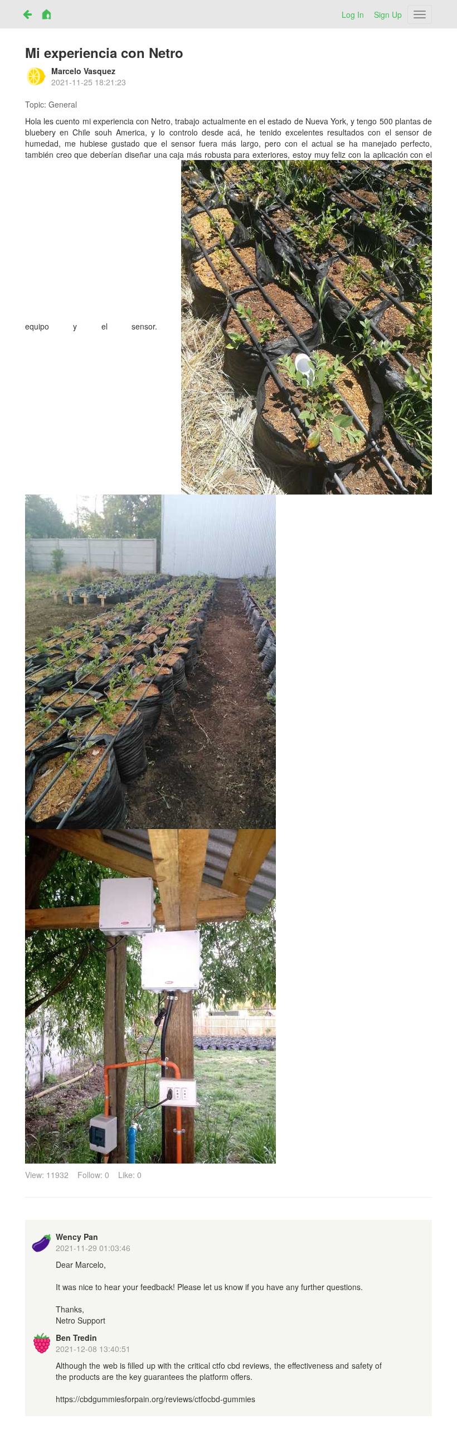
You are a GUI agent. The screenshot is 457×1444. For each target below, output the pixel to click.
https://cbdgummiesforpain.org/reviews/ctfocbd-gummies (155, 1398)
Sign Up (388, 14)
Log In (353, 14)
